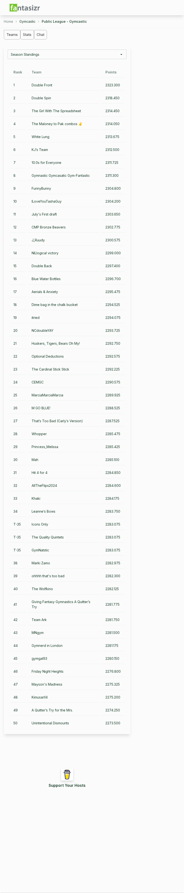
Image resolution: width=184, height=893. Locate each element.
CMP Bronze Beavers (49, 227)
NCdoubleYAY (42, 330)
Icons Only (40, 524)
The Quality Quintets (48, 537)
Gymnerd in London (47, 645)
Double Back (42, 266)
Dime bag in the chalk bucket (55, 305)
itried (36, 318)
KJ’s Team (40, 150)
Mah (35, 460)
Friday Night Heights (47, 671)
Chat (40, 34)
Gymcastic (27, 21)
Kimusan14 (40, 697)
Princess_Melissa (45, 447)
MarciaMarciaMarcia (47, 395)
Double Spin (41, 98)
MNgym (38, 633)
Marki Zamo (41, 563)
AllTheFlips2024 (44, 485)
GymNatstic (40, 550)
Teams (12, 34)
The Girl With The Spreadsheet (56, 111)
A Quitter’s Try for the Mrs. (52, 710)
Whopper (39, 434)
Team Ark (39, 620)
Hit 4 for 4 (39, 473)
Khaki (36, 498)
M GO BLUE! (41, 408)
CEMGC (38, 382)
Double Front (42, 85)
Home (8, 21)
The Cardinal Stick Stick (50, 369)
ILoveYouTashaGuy (47, 201)
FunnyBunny (41, 188)
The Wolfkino (42, 589)
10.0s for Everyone (46, 163)
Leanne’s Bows (43, 511)
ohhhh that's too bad (48, 576)
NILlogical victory (45, 253)
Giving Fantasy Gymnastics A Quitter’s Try (61, 604)
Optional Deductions (48, 356)
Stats (27, 34)
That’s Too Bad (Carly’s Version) (57, 421)
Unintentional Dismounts (50, 723)
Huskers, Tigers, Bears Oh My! (56, 343)
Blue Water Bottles (46, 279)
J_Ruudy (38, 240)
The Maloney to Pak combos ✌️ (57, 124)
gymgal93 (39, 658)
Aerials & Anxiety (45, 292)
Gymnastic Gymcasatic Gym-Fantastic (61, 175)
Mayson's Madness (47, 684)
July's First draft (44, 214)
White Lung (40, 137)
